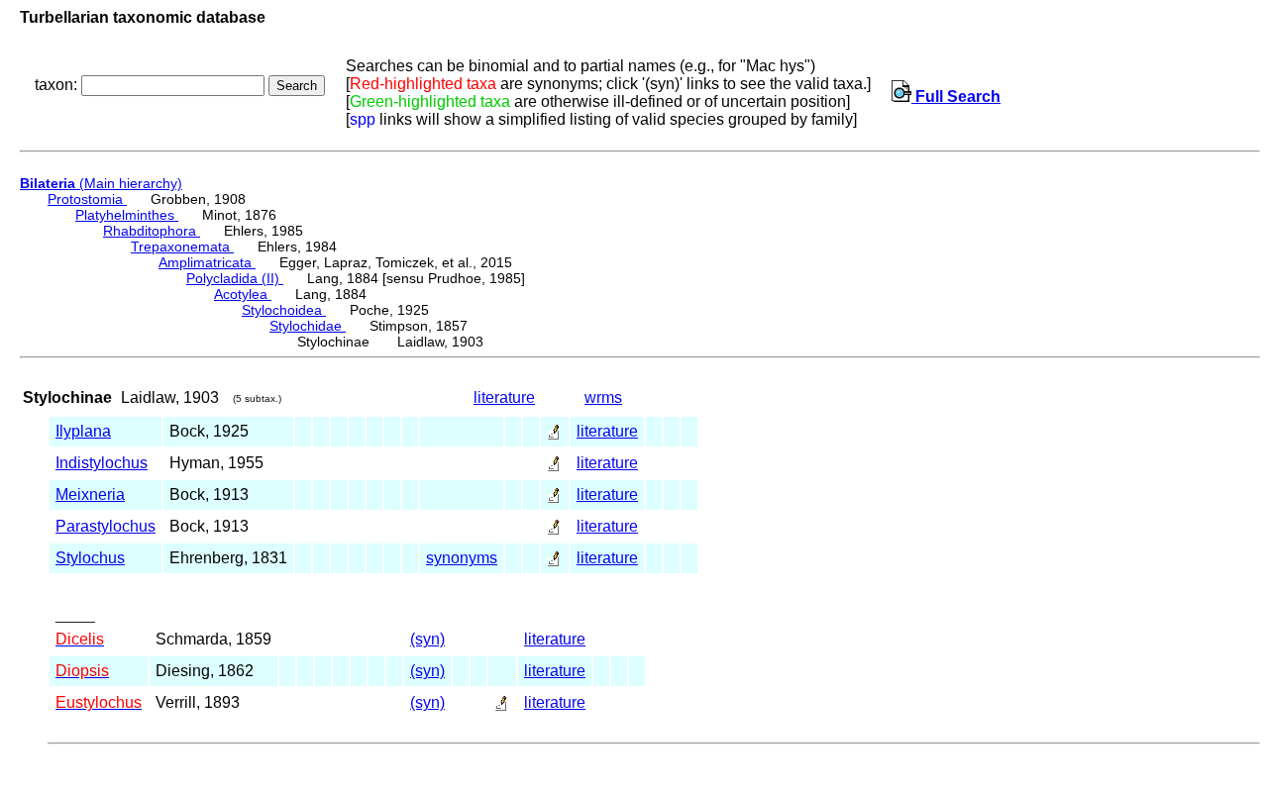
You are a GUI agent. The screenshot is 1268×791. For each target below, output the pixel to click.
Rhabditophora (151, 231)
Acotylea (242, 294)
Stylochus (90, 557)
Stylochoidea (284, 310)
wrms (603, 397)
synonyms (461, 557)
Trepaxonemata (182, 246)
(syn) (427, 639)
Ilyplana (83, 431)
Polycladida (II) (234, 278)
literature (504, 397)
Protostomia (87, 199)
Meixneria (90, 494)
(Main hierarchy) (101, 183)
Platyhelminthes (126, 215)
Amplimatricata (207, 262)
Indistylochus (101, 462)
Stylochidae (307, 326)
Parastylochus (105, 526)
